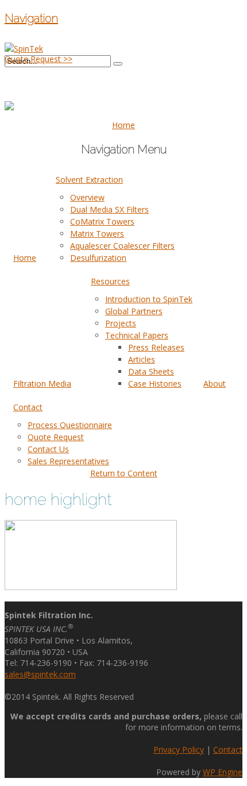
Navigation (31, 18)
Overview (87, 197)
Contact (28, 407)
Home (24, 257)
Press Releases (156, 347)
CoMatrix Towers (102, 221)
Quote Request (56, 436)
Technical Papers (136, 335)
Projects (120, 323)
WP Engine (222, 771)
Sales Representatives (68, 461)
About (214, 383)
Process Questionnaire (70, 424)
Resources (110, 281)
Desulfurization (98, 257)
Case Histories (155, 383)
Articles (141, 359)
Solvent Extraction (89, 179)
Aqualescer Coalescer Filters (122, 245)
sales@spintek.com (40, 674)
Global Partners (134, 311)
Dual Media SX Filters (109, 209)
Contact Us (48, 449)
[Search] (117, 64)
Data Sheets (151, 371)
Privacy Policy (178, 749)
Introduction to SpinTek (148, 299)
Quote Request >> (38, 58)
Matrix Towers (97, 233)
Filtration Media (42, 383)
